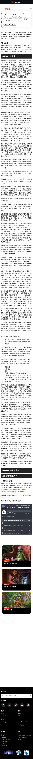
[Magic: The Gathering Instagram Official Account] (28, 705)
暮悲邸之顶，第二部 (16, 564)
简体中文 (6, 24)
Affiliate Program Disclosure (23, 725)
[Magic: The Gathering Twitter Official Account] (9, 705)
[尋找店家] (30, 696)
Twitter (23, 489)
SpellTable (4, 745)
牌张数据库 (4, 741)
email (27, 487)
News (2, 9)
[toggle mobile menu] (2, 2)
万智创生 (7, 9)
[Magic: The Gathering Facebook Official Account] (3, 705)
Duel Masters (22, 737)
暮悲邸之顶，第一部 (16, 587)
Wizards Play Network (24, 722)
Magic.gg (3, 737)
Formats (3, 716)
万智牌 (3, 735)
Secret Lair (4, 743)
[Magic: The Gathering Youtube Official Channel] (22, 705)
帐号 (19, 716)
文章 (2, 714)
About (19, 714)
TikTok (16, 491)
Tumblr (3, 491)
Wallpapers (4, 722)
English (13, 24)
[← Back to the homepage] (16, 2)
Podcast (3, 720)
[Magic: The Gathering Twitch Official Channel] (16, 705)
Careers (20, 718)
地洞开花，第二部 (16, 610)
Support (20, 720)
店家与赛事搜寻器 (6, 739)
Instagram (9, 491)
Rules (2, 718)
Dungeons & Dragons (24, 735)
